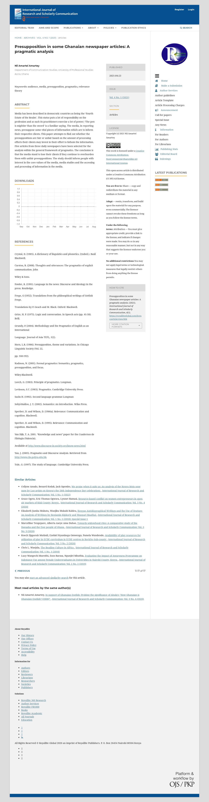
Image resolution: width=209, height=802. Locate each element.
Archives (29, 37)
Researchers (28, 680)
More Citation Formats (120, 325)
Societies (26, 684)
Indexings (164, 158)
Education (26, 719)
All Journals (27, 716)
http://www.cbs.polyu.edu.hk (30, 457)
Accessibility (28, 651)
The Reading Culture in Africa (57, 547)
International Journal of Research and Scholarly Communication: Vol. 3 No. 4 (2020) (98, 598)
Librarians (27, 677)
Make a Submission (170, 85)
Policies (109, 27)
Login (191, 9)
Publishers (27, 687)
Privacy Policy (28, 645)
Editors (25, 671)
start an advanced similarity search (49, 577)
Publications (72, 27)
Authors (25, 667)
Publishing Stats (168, 149)
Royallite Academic (31, 713)
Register (179, 9)
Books (24, 710)
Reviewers (27, 674)
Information (164, 129)
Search (187, 27)
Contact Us (27, 641)
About (92, 27)
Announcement (168, 110)
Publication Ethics (133, 27)
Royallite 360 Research (33, 700)
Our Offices (27, 638)
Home (18, 37)
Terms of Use (28, 648)
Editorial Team (24, 27)
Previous (23, 570)
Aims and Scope (49, 27)
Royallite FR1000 (30, 706)
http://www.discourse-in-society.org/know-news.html (57, 445)
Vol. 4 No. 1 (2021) (46, 37)
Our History (27, 635)
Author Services (167, 90)
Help (23, 654)
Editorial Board (167, 154)
